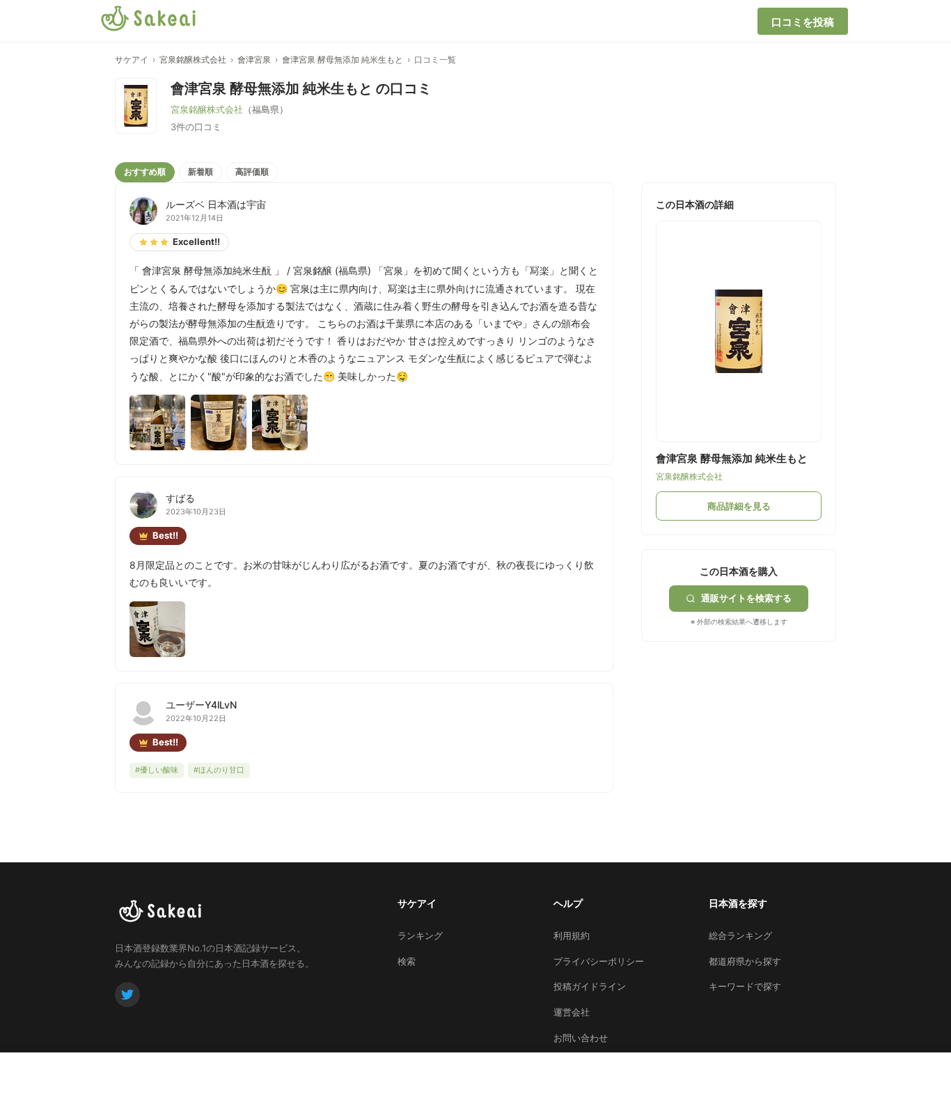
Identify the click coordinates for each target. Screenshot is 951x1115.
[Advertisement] (745, 729)
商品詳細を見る (739, 506)
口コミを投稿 (802, 22)
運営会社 (571, 1012)
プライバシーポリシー (598, 961)
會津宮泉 (254, 59)
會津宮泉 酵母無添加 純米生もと (342, 59)
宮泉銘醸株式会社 (192, 59)
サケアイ (131, 59)
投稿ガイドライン (589, 986)
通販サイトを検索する (746, 597)
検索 (407, 961)
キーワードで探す (745, 986)
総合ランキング (740, 935)
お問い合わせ (580, 1037)
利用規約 (571, 935)
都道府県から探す (745, 961)
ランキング (420, 935)
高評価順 (252, 171)
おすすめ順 (145, 171)
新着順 (200, 171)
